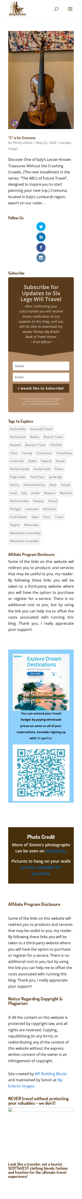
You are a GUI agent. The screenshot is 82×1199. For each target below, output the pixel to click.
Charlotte (56, 445)
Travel (13, 149)
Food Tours (38, 477)
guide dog (55, 477)
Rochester (49, 509)
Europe (65, 142)
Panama (38, 501)
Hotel (52, 485)
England (46, 461)
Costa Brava (64, 453)
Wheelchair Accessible (24, 541)
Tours (47, 517)
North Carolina (19, 501)
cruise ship (17, 461)
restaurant (32, 509)
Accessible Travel (41, 429)
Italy (24, 493)
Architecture (18, 437)
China (13, 453)
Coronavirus (44, 453)
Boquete (15, 445)
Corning (27, 453)
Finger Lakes (18, 477)
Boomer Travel (53, 437)
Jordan (35, 493)
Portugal (15, 509)
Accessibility (18, 429)
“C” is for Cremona (22, 137)
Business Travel (35, 445)
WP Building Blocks (51, 1073)
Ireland (65, 485)
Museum (49, 493)
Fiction (59, 469)
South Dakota (18, 517)
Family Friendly (19, 469)
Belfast (34, 437)
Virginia (15, 525)
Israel (13, 493)
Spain (35, 517)
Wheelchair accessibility (25, 533)
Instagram (56, 851)
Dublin (32, 461)
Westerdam (31, 525)
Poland (52, 501)
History (14, 485)
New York (66, 493)
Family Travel (41, 469)
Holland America (34, 485)
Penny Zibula (23, 142)
